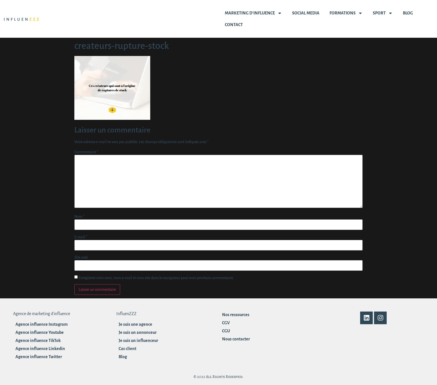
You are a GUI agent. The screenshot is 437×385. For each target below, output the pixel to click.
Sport (379, 13)
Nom (79, 217)
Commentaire (86, 152)
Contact (234, 25)
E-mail (80, 237)
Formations (343, 13)
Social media (305, 13)
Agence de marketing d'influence (41, 314)
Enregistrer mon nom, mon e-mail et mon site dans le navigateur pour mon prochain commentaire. (156, 278)
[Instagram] (380, 318)
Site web (81, 257)
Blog (408, 13)
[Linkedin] (366, 318)
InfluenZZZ (126, 314)
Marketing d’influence (250, 13)
